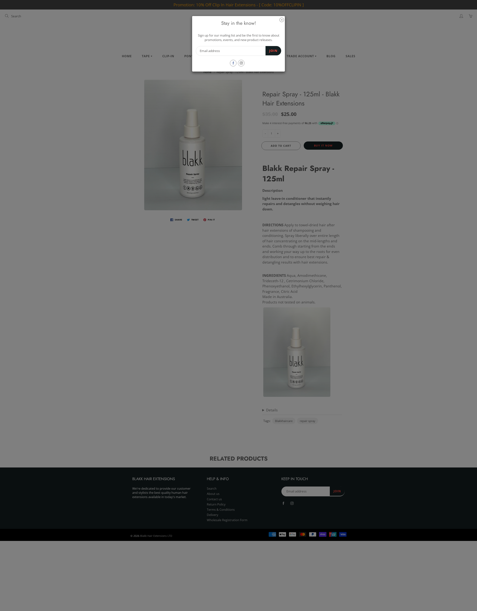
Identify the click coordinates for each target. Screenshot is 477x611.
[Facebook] (233, 63)
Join (273, 50)
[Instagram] (241, 63)
